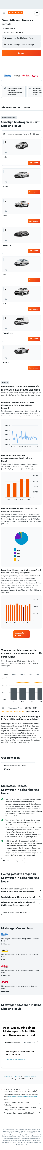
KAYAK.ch (7, 1077)
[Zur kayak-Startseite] (15, 12)
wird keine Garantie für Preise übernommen (22, 1096)
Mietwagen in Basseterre (16, 1059)
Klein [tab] (6, 674)
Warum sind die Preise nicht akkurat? (19, 1113)
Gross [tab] (22, 674)
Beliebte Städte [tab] (30, 1042)
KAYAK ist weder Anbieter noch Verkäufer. (16, 1103)
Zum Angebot (33, 162)
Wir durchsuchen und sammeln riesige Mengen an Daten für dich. (20, 1108)
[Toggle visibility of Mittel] (17, 553)
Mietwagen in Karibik (29, 1077)
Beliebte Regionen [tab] (12, 1042)
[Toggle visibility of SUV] (17, 556)
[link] (21, 634)
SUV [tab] (30, 674)
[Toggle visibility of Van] (16, 559)
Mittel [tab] (14, 674)
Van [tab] (37, 674)
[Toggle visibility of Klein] (17, 549)
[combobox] (9, 28)
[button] (4, 12)
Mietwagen (16, 1077)
